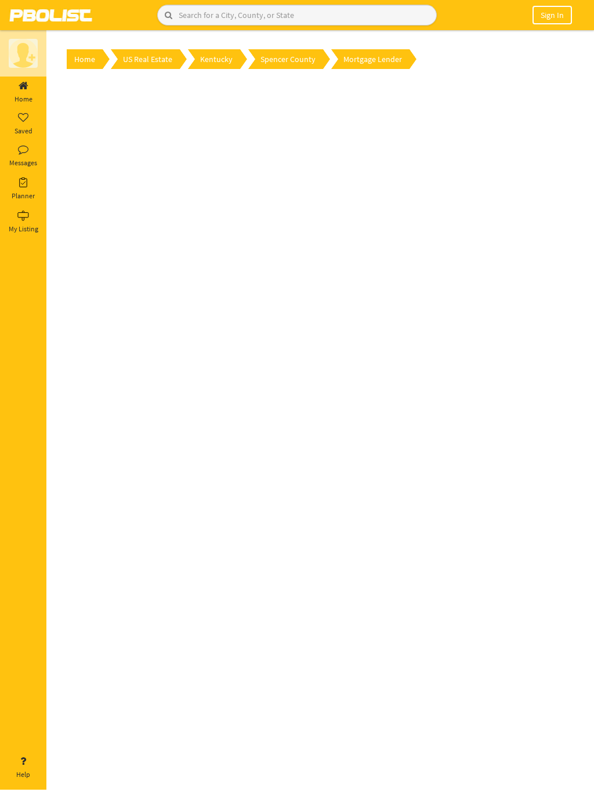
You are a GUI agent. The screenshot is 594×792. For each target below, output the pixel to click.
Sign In (552, 15)
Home (23, 99)
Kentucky (216, 59)
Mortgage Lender (372, 59)
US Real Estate (147, 59)
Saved (23, 130)
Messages (23, 162)
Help (23, 774)
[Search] (168, 15)
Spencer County (288, 59)
